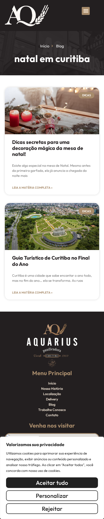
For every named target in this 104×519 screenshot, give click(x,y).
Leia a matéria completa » (32, 187)
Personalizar (52, 495)
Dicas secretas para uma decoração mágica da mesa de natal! (47, 148)
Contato (52, 415)
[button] (86, 11)
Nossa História (52, 388)
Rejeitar (52, 508)
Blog (52, 404)
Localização (52, 394)
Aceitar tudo (52, 482)
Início (52, 383)
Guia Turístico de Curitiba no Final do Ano (50, 261)
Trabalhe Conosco (52, 410)
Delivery (52, 399)
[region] (52, 478)
